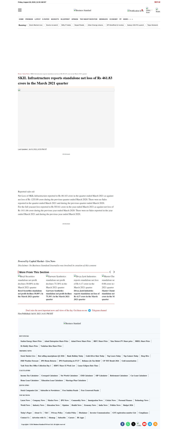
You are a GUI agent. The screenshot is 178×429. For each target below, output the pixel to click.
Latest (38, 19)
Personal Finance (125, 400)
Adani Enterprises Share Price (56, 341)
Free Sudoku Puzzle (70, 390)
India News (26, 74)
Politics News (115, 405)
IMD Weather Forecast (29, 360)
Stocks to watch (52, 25)
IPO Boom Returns (48, 360)
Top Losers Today (114, 356)
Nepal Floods (79, 25)
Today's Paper (26, 412)
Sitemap (52, 417)
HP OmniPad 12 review (115, 25)
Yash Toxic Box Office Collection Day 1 (36, 365)
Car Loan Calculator (139, 375)
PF (120, 19)
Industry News (38, 405)
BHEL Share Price (142, 341)
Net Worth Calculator (69, 375)
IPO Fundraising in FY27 (69, 360)
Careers (71, 417)
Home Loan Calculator (30, 380)
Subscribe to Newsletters (50, 390)
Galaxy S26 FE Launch (135, 25)
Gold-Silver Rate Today (95, 356)
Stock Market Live (35, 25)
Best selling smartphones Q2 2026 (51, 356)
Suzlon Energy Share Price (31, 341)
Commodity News (78, 400)
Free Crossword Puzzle (90, 390)
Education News (53, 405)
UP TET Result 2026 (111, 360)
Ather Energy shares (95, 25)
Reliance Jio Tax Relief (91, 360)
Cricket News (110, 400)
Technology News (141, 400)
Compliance (143, 412)
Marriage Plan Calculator (76, 380)
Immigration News (95, 400)
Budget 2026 (128, 405)
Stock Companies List (29, 390)
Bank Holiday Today (75, 356)
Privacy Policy (57, 412)
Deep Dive (145, 356)
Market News (53, 400)
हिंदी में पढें (157, 2)
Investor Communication (100, 412)
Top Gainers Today (131, 356)
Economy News (90, 405)
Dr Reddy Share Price (29, 346)
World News (25, 405)
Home (21, 19)
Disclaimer (83, 412)
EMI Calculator (87, 375)
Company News (39, 400)
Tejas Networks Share (155, 25)
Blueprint (65, 19)
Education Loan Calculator (52, 380)
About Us (38, 412)
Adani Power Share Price (81, 341)
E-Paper (45, 19)
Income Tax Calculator (30, 375)
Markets (55, 19)
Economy (114, 19)
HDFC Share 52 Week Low (64, 365)
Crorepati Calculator (49, 375)
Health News (76, 405)
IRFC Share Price (101, 341)
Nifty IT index (66, 25)
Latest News (25, 400)
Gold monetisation (129, 360)
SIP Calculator (101, 375)
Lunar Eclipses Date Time (88, 365)
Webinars (103, 19)
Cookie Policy (70, 412)
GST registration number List (124, 412)
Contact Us (25, 417)
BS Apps (80, 417)
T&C (47, 412)
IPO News (65, 400)
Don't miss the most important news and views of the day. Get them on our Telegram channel (66, 310)
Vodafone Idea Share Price (51, 346)
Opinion (75, 19)
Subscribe (62, 417)
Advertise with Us (39, 417)
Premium (29, 19)
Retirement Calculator (119, 375)
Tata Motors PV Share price (121, 341)
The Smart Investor (88, 19)
